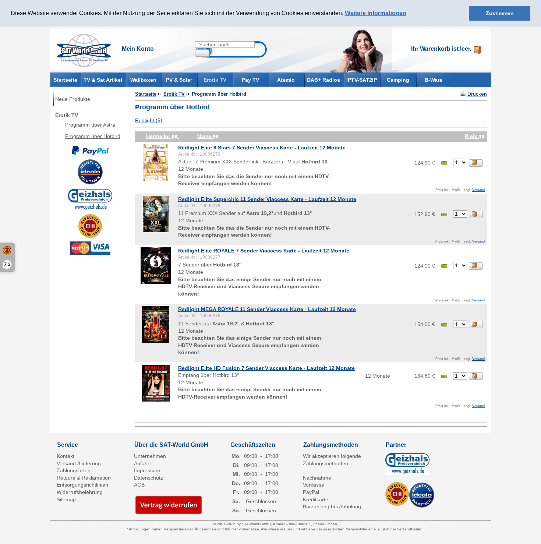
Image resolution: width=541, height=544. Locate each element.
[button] (409, 14)
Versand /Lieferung (79, 463)
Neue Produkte (72, 99)
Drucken (477, 94)
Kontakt (65, 456)
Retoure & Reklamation (84, 478)
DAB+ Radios (323, 80)
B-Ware (433, 80)
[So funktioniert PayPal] (90, 150)
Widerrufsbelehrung (80, 492)
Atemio (286, 80)
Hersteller (159, 136)
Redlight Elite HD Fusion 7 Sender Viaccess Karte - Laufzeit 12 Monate (266, 368)
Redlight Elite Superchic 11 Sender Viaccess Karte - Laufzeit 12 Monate (267, 199)
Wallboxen (143, 80)
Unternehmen (150, 456)
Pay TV (250, 80)
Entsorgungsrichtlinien (82, 485)
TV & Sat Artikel (103, 80)
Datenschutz (148, 478)
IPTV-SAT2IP (361, 80)
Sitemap (66, 499)
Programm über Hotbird (92, 136)
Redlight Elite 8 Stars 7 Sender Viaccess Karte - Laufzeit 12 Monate (262, 148)
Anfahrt (142, 463)
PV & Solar (179, 80)
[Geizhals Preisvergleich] (90, 199)
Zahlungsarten (74, 470)
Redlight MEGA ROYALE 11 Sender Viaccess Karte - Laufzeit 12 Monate (267, 309)
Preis (472, 136)
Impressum (147, 470)
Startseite (65, 79)
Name (205, 136)
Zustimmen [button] (500, 13)
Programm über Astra (90, 125)
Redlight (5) (148, 120)
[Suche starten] (202, 53)
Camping (398, 80)
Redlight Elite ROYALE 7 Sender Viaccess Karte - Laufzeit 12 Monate (263, 251)
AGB (139, 485)
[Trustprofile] (90, 226)
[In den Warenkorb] (476, 163)
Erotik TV (215, 80)
